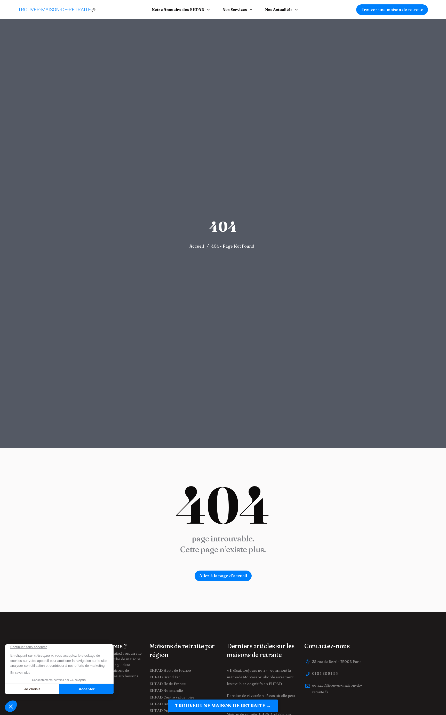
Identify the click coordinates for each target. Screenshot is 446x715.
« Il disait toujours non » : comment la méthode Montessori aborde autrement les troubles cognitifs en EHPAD (260, 677)
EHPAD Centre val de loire (171, 697)
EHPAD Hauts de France (170, 670)
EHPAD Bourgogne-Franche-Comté (180, 704)
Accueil (196, 246)
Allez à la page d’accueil (223, 575)
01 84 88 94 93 (325, 673)
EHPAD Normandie (166, 690)
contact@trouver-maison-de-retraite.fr (337, 688)
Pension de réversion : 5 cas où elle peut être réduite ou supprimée (261, 699)
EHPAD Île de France (167, 683)
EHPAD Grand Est (164, 677)
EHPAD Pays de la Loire (169, 710)
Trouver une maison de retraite (392, 9)
